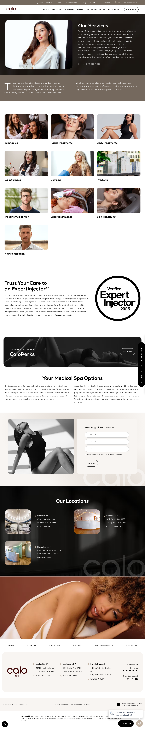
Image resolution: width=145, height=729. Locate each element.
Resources (113, 9)
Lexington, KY (112, 516)
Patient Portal (71, 3)
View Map (17, 522)
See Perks (127, 352)
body (64, 392)
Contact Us (72, 627)
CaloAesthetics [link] (46, 3)
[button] (5, 724)
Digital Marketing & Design (132, 704)
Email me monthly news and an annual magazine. (104, 454)
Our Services (93, 64)
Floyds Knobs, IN (44, 547)
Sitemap (87, 704)
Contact (106, 3)
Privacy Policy (76, 704)
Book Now (131, 9)
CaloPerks (69, 9)
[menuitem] (127, 679)
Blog (84, 3)
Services (56, 9)
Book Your (73, 610)
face (56, 392)
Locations (94, 3)
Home (81, 64)
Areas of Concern (96, 9)
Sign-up (91, 463)
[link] (115, 2)
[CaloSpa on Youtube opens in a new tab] (136, 679)
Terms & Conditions (61, 704)
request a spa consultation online (117, 399)
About (46, 9)
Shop (59, 3)
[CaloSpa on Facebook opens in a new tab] (132, 679)
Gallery (81, 9)
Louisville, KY (42, 516)
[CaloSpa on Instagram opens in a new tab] (127, 679)
